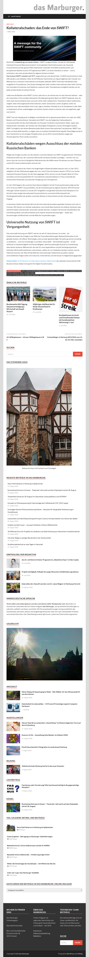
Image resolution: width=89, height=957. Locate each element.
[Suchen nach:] (44, 354)
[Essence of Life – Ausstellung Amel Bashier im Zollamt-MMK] (13, 735)
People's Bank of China (15, 273)
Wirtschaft (10, 24)
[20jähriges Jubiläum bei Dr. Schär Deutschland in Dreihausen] (44, 295)
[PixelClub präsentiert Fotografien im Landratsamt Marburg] (13, 747)
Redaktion (37, 936)
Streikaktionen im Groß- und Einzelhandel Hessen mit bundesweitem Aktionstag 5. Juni (69, 318)
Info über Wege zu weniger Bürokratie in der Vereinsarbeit (29, 538)
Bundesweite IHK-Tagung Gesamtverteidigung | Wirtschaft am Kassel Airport (17, 308)
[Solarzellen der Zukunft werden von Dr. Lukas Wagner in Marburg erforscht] (13, 584)
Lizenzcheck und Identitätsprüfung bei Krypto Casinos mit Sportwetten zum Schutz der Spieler (43, 518)
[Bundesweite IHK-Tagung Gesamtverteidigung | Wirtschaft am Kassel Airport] (18, 295)
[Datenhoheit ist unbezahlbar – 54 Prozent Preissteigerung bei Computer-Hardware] (13, 704)
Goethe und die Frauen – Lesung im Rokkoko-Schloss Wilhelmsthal (32, 525)
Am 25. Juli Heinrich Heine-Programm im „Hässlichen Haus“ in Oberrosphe (50, 560)
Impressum (37, 931)
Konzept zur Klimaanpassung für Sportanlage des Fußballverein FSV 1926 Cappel (38, 503)
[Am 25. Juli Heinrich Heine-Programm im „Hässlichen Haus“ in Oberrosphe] (13, 560)
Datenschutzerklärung (41, 933)
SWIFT (61, 275)
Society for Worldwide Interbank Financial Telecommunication (30, 275)
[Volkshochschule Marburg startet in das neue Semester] (13, 766)
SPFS (56, 275)
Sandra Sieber (30, 273)
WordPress (70, 954)
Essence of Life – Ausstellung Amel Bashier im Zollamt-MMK (45, 735)
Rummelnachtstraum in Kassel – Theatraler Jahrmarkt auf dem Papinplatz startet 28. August (42, 490)
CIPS (23, 271)
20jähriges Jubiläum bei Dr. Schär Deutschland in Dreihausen (44, 306)
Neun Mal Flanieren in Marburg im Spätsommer (25, 484)
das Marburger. (24, 954)
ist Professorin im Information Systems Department (31, 261)
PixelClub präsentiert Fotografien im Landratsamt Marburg (44, 747)
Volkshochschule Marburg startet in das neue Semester (43, 766)
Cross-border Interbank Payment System (40, 271)
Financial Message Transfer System (68, 271)
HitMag (79, 954)
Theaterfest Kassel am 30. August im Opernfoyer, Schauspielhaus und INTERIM (37, 496)
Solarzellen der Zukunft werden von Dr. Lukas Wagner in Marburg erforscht (51, 584)
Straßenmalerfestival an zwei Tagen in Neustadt (25, 544)
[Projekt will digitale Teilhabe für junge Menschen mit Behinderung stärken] (13, 572)
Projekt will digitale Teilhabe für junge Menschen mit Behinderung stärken (50, 572)
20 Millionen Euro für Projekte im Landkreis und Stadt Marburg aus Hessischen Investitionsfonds (44, 531)
